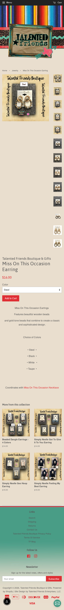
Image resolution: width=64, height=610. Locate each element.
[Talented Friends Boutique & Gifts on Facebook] (28, 556)
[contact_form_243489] (57, 603)
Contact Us (32, 529)
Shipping (32, 521)
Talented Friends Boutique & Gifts (36, 587)
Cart (59, 2)
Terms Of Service (32, 537)
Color (5, 284)
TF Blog (32, 541)
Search (32, 517)
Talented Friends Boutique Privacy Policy (32, 533)
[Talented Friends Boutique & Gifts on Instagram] (35, 556)
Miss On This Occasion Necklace (41, 387)
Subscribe (54, 579)
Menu (9, 2)
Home (4, 70)
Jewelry (15, 70)
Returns (32, 525)
